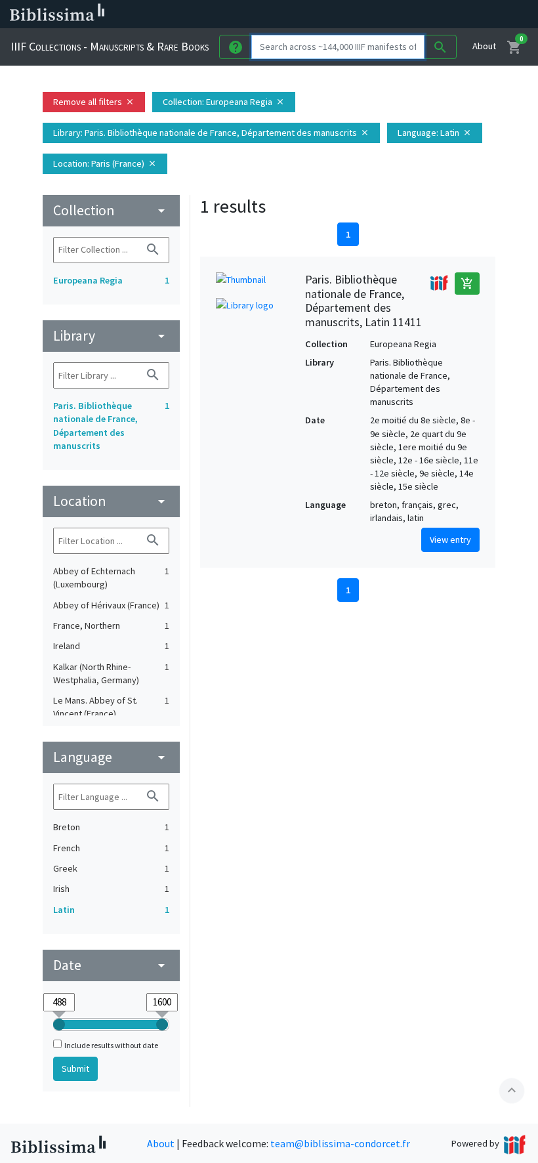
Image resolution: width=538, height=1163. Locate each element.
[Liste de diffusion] (333, 14)
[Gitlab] (459, 14)
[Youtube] (417, 14)
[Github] (438, 14)
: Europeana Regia (224, 102)
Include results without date (111, 1045)
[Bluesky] (375, 14)
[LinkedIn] (354, 14)
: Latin (435, 132)
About (484, 46)
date (111, 965)
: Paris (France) (105, 163)
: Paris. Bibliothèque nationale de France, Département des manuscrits (211, 132)
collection (111, 210)
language (111, 757)
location (111, 501)
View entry (450, 539)
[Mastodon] (396, 14)
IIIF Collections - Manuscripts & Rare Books (109, 46)
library (111, 336)
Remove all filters (93, 102)
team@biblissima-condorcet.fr (340, 1143)
